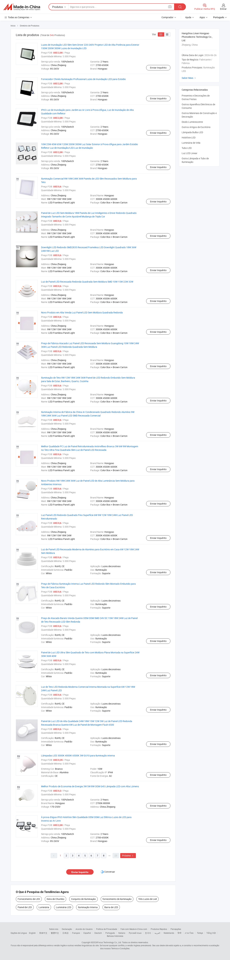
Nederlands (169, 933)
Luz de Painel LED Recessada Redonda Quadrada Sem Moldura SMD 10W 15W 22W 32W (87, 281)
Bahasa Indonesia (115, 936)
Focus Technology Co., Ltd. (109, 942)
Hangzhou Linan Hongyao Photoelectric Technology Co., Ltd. (197, 37)
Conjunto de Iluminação (83, 899)
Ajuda (188, 17)
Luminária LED (63, 907)
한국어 (148, 933)
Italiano (121, 933)
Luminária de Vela (191, 142)
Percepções (176, 929)
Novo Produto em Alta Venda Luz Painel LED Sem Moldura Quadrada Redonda (82, 312)
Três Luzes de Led (147, 899)
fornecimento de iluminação (117, 899)
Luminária (44, 907)
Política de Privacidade (106, 929)
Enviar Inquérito (158, 67)
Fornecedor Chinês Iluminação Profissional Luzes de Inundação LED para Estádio (83, 79)
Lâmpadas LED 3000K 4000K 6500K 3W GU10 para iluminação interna (78, 755)
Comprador (167, 17)
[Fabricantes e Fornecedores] (21, 6)
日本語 (65, 933)
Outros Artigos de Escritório (196, 127)
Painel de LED (25, 907)
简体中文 (43, 933)
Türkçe (200, 933)
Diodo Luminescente (192, 121)
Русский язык (135, 933)
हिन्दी (179, 933)
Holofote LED (188, 137)
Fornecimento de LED (29, 899)
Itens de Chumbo (55, 899)
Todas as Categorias (18, 17)
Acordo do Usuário (84, 929)
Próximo (128, 855)
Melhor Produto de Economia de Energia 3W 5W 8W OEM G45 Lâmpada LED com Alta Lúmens (90, 786)
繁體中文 (55, 933)
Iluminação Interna (88, 907)
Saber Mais (189, 77)
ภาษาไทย (189, 933)
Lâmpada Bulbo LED (192, 132)
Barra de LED (111, 907)
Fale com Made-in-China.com (134, 929)
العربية (157, 933)
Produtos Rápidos (159, 929)
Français (76, 933)
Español (87, 933)
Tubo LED (187, 148)
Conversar (109, 871)
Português (110, 933)
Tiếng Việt (211, 933)
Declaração (67, 929)
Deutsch (98, 933)
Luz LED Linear (189, 153)
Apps (202, 17)
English (32, 933)
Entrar (223, 8)
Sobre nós (53, 929)
